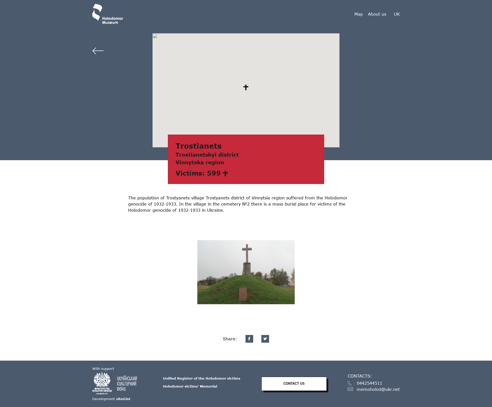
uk (397, 14)
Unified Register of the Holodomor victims (201, 378)
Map (358, 14)
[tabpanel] (246, 272)
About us (377, 14)
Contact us (294, 383)
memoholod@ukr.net (378, 389)
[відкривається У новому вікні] (117, 383)
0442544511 (369, 383)
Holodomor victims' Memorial (190, 386)
